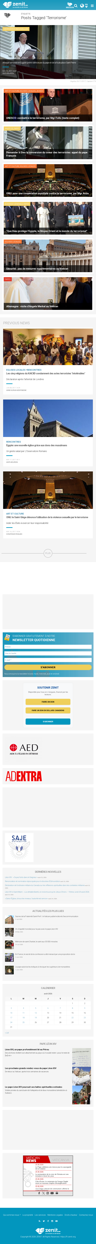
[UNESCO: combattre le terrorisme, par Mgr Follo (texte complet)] (48, 105)
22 (73, 1018)
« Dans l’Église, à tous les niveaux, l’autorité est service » (26, 899)
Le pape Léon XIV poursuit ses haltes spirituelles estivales (33, 1087)
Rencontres (34, 370)
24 (11, 1022)
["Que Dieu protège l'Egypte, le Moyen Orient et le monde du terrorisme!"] (48, 218)
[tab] (35, 1159)
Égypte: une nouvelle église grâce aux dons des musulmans (36, 445)
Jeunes (39, 91)
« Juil (7, 1033)
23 (85, 1018)
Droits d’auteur (71, 1215)
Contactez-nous (86, 1215)
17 (11, 1018)
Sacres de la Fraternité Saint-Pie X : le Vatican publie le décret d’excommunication (46, 916)
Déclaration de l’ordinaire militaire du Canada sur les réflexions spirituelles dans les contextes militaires (45, 885)
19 (36, 1018)
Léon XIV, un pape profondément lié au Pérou (27, 1049)
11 (23, 1013)
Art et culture (12, 91)
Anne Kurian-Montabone (16, 390)
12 (36, 1013)
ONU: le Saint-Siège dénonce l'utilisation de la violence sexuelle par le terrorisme (47, 517)
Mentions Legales (55, 1215)
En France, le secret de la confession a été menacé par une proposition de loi (45, 954)
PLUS (48, 553)
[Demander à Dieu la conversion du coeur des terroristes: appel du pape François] (48, 142)
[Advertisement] (48, 578)
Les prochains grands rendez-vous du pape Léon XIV (30, 1068)
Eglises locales (28, 91)
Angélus (9, 128)
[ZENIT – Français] (27, 5)
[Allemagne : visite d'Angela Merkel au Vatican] (48, 293)
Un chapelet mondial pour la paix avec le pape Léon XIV (36, 929)
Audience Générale (14, 204)
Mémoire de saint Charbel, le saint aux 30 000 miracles (36, 942)
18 (23, 1018)
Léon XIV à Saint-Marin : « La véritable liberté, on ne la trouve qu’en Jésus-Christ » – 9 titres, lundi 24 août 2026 (47, 892)
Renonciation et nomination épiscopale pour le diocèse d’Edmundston (32, 881)
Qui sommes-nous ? (12, 1215)
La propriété (27, 1215)
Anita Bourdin (8, 73)
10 (11, 1013)
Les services (40, 1215)
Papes (17, 128)
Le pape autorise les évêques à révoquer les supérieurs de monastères (42, 967)
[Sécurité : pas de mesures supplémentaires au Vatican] (48, 255)
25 (23, 1022)
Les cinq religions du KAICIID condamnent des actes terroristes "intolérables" (45, 373)
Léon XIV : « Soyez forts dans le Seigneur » (21, 877)
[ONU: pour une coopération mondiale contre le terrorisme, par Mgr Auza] (48, 180)
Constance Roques (14, 534)
